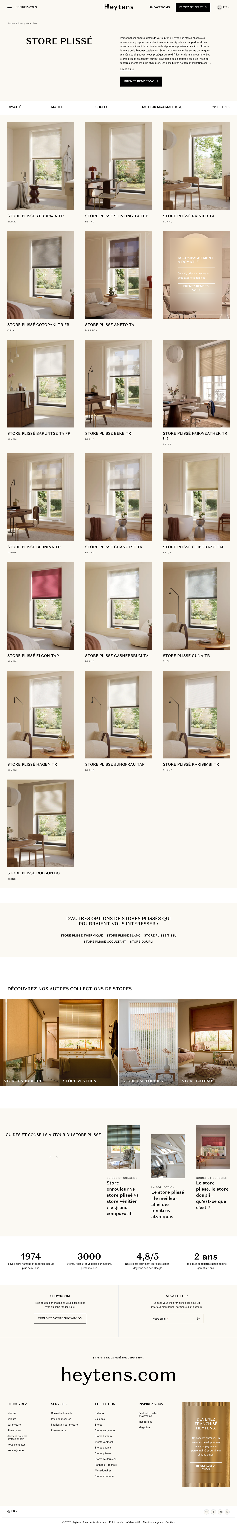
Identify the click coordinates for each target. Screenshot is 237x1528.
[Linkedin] (206, 1512)
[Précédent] (49, 1157)
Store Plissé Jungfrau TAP (115, 764)
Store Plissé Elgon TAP (33, 655)
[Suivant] (57, 1157)
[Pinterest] (227, 1512)
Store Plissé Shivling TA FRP (116, 216)
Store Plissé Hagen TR (32, 764)
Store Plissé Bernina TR (34, 547)
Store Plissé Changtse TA (113, 547)
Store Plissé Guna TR (186, 655)
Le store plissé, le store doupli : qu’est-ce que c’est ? (212, 1195)
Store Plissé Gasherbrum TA (117, 655)
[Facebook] (213, 1512)
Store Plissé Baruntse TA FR (39, 433)
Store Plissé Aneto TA (109, 324)
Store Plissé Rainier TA (188, 216)
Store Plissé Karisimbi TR (191, 764)
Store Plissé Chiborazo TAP (193, 547)
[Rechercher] (198, 1318)
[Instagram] (220, 1512)
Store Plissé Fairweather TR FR (195, 436)
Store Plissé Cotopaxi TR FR (38, 324)
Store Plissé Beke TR (108, 433)
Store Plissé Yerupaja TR (35, 216)
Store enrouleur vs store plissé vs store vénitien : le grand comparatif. (123, 1198)
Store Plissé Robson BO (33, 873)
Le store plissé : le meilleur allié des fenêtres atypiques (167, 1204)
